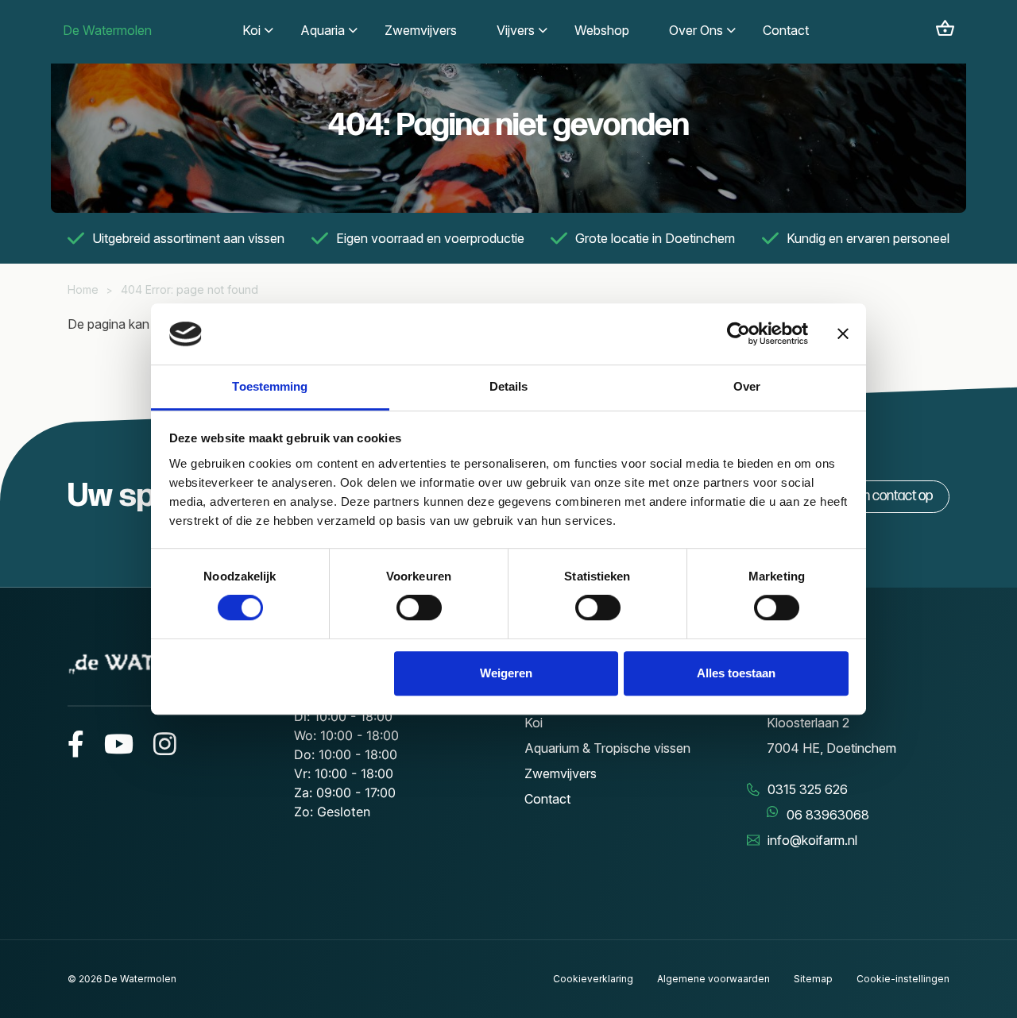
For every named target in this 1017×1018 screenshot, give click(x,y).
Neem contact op (884, 496)
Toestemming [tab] (269, 386)
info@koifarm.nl (812, 840)
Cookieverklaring (593, 979)
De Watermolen (107, 30)
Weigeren (506, 673)
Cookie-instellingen (903, 979)
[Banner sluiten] (843, 334)
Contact (547, 799)
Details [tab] (508, 386)
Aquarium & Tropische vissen (607, 748)
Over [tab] (746, 386)
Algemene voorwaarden (713, 979)
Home (83, 289)
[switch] (419, 607)
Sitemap (813, 979)
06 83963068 (828, 815)
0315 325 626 (808, 789)
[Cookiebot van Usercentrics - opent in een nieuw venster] (738, 334)
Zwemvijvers (560, 773)
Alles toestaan (736, 673)
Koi (533, 723)
